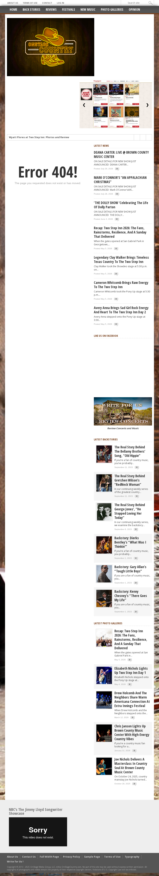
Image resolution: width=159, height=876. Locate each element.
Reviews (51, 9)
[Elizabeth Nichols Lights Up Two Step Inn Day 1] (104, 675)
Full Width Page (49, 856)
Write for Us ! (15, 861)
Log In (60, 3)
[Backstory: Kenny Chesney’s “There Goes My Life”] (104, 598)
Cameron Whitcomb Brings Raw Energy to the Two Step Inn (121, 284)
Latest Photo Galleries (108, 623)
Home (13, 9)
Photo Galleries (112, 9)
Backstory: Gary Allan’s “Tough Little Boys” (130, 569)
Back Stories (31, 9)
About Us (12, 3)
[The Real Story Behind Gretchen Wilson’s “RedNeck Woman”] (104, 482)
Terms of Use (30, 3)
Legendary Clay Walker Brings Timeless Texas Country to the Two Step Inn (121, 259)
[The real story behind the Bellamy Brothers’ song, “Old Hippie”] (104, 454)
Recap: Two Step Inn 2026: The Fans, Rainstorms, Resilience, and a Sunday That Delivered (120, 232)
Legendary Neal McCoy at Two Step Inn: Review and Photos (45, 137)
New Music (87, 9)
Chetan (31, 874)
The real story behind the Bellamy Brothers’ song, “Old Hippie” (129, 451)
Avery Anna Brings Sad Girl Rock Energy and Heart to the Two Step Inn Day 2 (121, 310)
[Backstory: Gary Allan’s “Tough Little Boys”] (104, 573)
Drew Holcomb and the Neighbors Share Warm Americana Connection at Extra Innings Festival (132, 699)
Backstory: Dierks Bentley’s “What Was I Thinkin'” (130, 542)
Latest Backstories (106, 439)
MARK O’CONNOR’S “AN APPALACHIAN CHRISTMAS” (120, 179)
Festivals (68, 9)
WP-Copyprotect (50, 874)
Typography (132, 856)
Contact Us (29, 856)
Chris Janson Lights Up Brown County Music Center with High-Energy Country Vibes (131, 732)
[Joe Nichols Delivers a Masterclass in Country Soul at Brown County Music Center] (104, 766)
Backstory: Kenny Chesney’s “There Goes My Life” (130, 595)
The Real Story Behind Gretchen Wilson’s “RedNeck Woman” (129, 480)
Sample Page (92, 856)
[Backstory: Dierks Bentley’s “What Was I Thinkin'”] (104, 544)
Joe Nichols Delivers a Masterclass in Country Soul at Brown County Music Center (130, 765)
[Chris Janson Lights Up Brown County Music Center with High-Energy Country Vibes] (104, 733)
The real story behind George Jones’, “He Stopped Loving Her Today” (129, 511)
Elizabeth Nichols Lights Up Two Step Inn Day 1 (131, 670)
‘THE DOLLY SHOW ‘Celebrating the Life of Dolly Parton (121, 205)
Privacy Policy (71, 856)
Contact (47, 3)
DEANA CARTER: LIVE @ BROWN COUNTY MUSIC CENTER (121, 154)
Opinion (134, 9)
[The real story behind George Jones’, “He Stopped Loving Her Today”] (104, 511)
